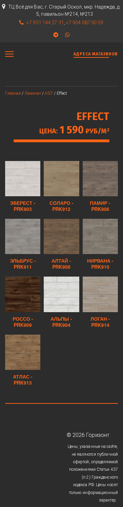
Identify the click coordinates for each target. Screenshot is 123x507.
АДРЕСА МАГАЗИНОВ (95, 54)
